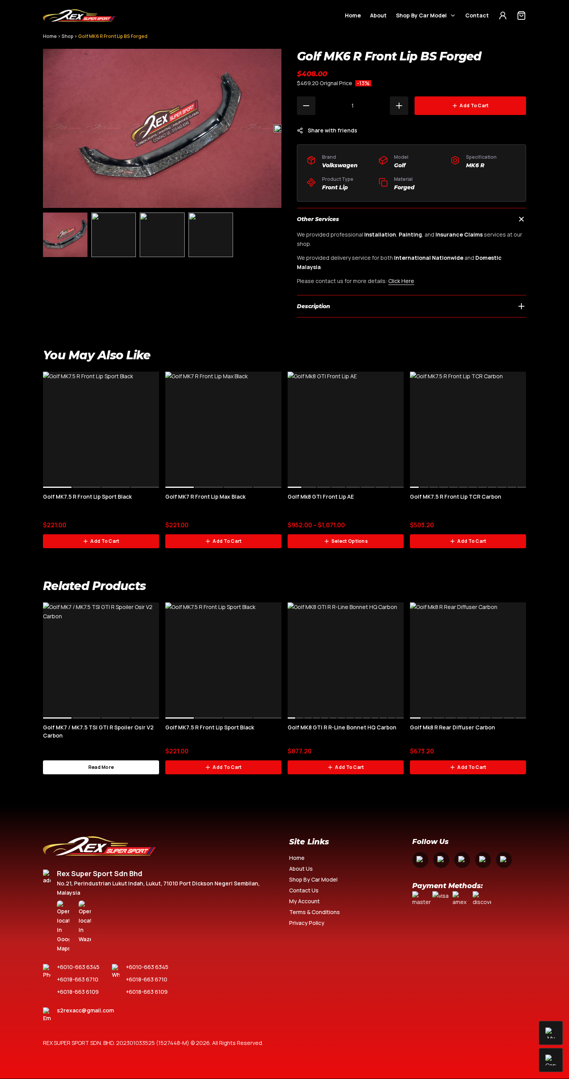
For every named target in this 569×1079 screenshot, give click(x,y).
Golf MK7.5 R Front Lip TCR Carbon (455, 496)
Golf (400, 165)
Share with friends (332, 130)
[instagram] (441, 860)
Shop (68, 36)
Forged (404, 187)
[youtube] (462, 860)
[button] (277, 128)
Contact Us (304, 890)
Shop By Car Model (421, 15)
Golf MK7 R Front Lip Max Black (205, 496)
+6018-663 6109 (78, 991)
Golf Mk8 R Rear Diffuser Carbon (452, 727)
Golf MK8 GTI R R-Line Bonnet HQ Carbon (342, 727)
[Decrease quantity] (306, 105)
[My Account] (502, 15)
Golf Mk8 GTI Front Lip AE (321, 496)
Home (353, 15)
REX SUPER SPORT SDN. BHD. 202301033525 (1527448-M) (116, 1042)
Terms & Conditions (314, 912)
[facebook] (420, 860)
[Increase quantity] (399, 105)
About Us (301, 868)
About (378, 15)
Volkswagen (340, 165)
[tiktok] (504, 860)
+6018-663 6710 (77, 979)
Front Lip (335, 187)
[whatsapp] (483, 860)
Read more (101, 767)
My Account (304, 901)
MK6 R (475, 165)
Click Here (401, 281)
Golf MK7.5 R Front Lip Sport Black (87, 496)
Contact (477, 15)
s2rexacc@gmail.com (85, 1010)
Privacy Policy (306, 922)
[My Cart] (521, 15)
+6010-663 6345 (78, 967)
